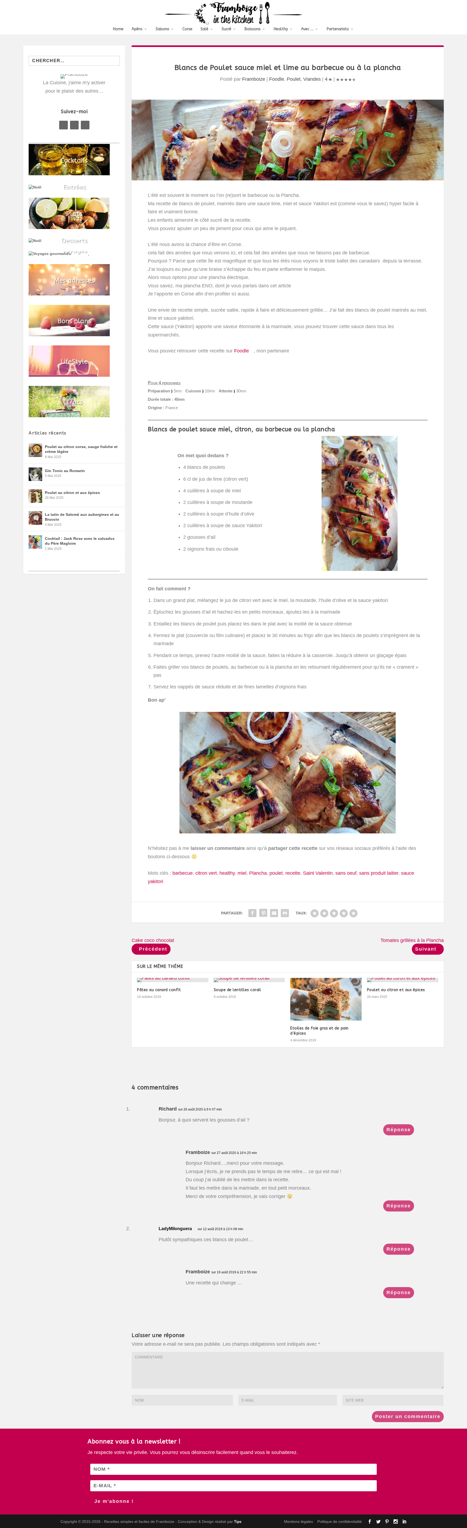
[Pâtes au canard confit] (172, 980)
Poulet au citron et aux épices (396, 990)
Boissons (253, 29)
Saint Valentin (318, 873)
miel (242, 873)
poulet (276, 873)
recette (292, 873)
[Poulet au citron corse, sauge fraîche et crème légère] (35, 450)
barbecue (182, 873)
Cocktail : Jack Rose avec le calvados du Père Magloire (80, 541)
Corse (187, 29)
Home (118, 29)
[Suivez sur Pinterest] (74, 125)
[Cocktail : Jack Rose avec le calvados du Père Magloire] (35, 542)
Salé (204, 29)
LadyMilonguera (175, 1228)
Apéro (137, 29)
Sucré (226, 29)
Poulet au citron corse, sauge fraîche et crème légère (81, 449)
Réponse (398, 1129)
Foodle (276, 79)
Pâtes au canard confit (159, 990)
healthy (227, 873)
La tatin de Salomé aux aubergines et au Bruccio (82, 516)
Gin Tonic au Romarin (65, 471)
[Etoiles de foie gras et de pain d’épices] (326, 999)
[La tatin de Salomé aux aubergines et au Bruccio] (35, 518)
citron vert (206, 873)
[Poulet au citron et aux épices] (402, 980)
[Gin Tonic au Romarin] (35, 474)
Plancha (258, 873)
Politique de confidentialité (339, 1521)
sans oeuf (345, 873)
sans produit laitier (378, 873)
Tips (237, 1522)
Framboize (253, 79)
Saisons (162, 29)
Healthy (281, 29)
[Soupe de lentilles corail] (249, 980)
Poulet (294, 79)
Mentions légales (298, 1521)
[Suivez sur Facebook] (63, 125)
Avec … (307, 29)
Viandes (312, 79)
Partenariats (338, 29)
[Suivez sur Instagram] (85, 125)
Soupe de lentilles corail (237, 990)
